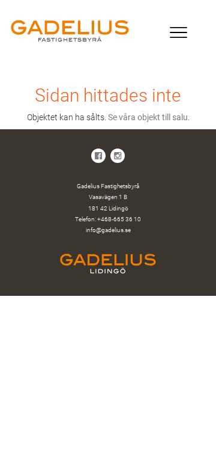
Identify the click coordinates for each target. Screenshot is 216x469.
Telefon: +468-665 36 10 (108, 219)
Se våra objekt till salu (148, 117)
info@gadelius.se (108, 230)
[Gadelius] (108, 30)
